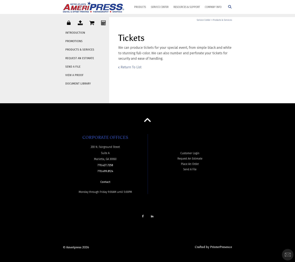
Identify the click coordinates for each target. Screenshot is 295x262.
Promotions (74, 41)
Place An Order (190, 164)
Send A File (73, 66)
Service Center (160, 7)
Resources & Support (186, 7)
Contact (105, 182)
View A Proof (74, 75)
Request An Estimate (79, 58)
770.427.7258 (105, 165)
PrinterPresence (221, 247)
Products (140, 7)
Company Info (213, 7)
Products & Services (79, 49)
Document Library (78, 83)
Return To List (131, 67)
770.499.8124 (105, 171)
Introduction (75, 32)
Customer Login (189, 153)
